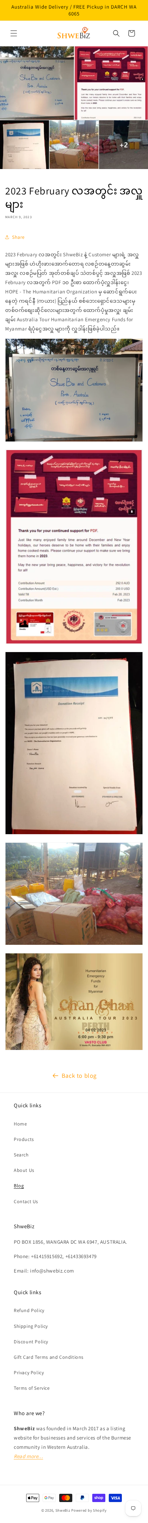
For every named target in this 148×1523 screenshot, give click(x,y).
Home (20, 1124)
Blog (19, 1186)
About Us (24, 1170)
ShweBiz (63, 1510)
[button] (13, 33)
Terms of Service (32, 1388)
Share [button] (18, 237)
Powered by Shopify (89, 1510)
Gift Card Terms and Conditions (49, 1357)
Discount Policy (31, 1342)
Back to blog (79, 1075)
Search (21, 1155)
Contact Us (26, 1201)
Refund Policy (29, 1310)
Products (24, 1139)
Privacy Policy (29, 1372)
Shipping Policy (31, 1326)
